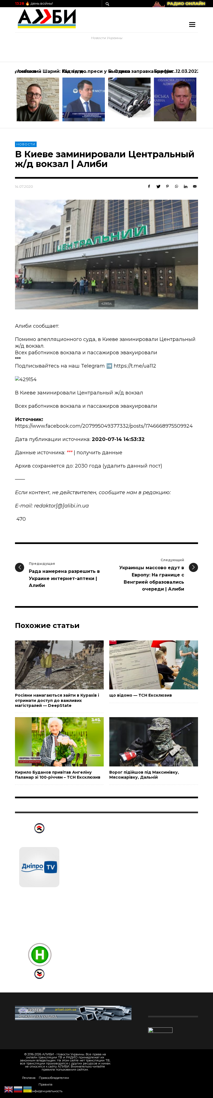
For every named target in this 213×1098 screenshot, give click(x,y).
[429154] (106, 254)
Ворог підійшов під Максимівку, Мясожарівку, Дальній (144, 775)
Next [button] (202, 97)
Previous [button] (11, 97)
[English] (9, 1089)
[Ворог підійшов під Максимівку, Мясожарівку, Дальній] (145, 742)
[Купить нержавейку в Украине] (73, 1013)
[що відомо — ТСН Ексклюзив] (145, 665)
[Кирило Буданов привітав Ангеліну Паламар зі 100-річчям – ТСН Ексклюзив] (50, 742)
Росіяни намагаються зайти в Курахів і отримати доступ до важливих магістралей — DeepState (57, 700)
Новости (25, 144)
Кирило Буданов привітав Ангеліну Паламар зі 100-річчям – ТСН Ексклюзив (57, 775)
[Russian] (18, 1089)
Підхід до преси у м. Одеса (96, 71)
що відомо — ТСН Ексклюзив (140, 695)
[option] (38, 95)
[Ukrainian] (27, 1089)
